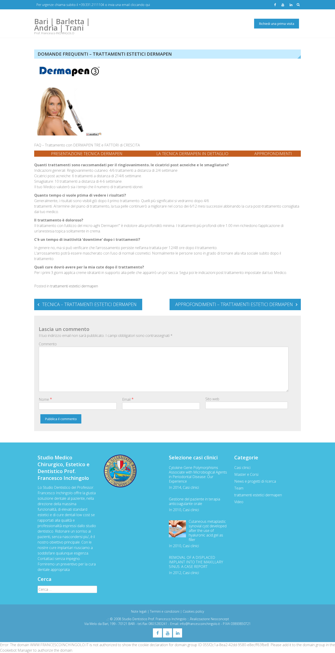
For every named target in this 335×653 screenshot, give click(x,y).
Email (128, 399)
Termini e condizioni (165, 611)
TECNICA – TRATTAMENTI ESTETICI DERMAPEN (89, 304)
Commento (48, 343)
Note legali (139, 611)
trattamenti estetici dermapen (74, 286)
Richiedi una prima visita (276, 23)
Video (238, 501)
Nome (45, 399)
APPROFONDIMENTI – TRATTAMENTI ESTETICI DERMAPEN (234, 304)
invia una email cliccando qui (129, 5)
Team (238, 488)
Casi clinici (242, 467)
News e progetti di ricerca (255, 481)
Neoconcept (220, 619)
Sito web (212, 398)
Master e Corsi (246, 474)
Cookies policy (193, 611)
